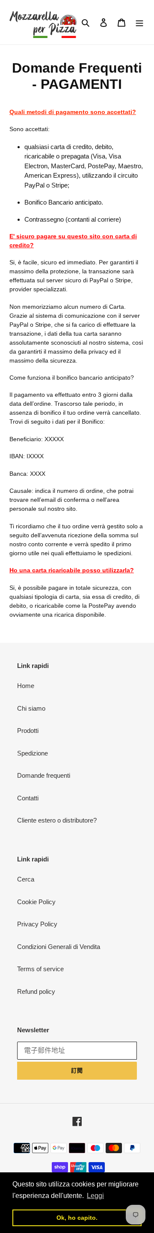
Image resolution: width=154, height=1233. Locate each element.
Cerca (25, 879)
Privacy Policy (37, 924)
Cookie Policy (36, 901)
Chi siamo (31, 708)
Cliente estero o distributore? (57, 820)
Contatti (27, 798)
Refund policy (36, 991)
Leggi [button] (95, 1195)
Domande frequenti (43, 775)
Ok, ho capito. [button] (77, 1217)
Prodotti (27, 730)
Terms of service (40, 968)
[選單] (139, 22)
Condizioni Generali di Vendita (58, 946)
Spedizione (32, 753)
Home (25, 685)
